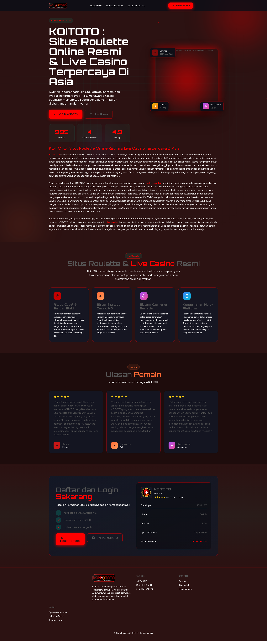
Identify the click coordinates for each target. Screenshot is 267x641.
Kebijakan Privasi (56, 616)
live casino (112, 222)
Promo (182, 581)
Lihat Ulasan (101, 114)
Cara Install (184, 585)
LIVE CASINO (96, 5)
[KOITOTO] (58, 5)
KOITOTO (54, 154)
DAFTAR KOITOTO (181, 5)
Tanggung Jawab (56, 620)
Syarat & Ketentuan (58, 612)
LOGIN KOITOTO (68, 114)
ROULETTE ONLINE (114, 5)
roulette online (153, 183)
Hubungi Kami (185, 589)
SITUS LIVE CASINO (136, 5)
